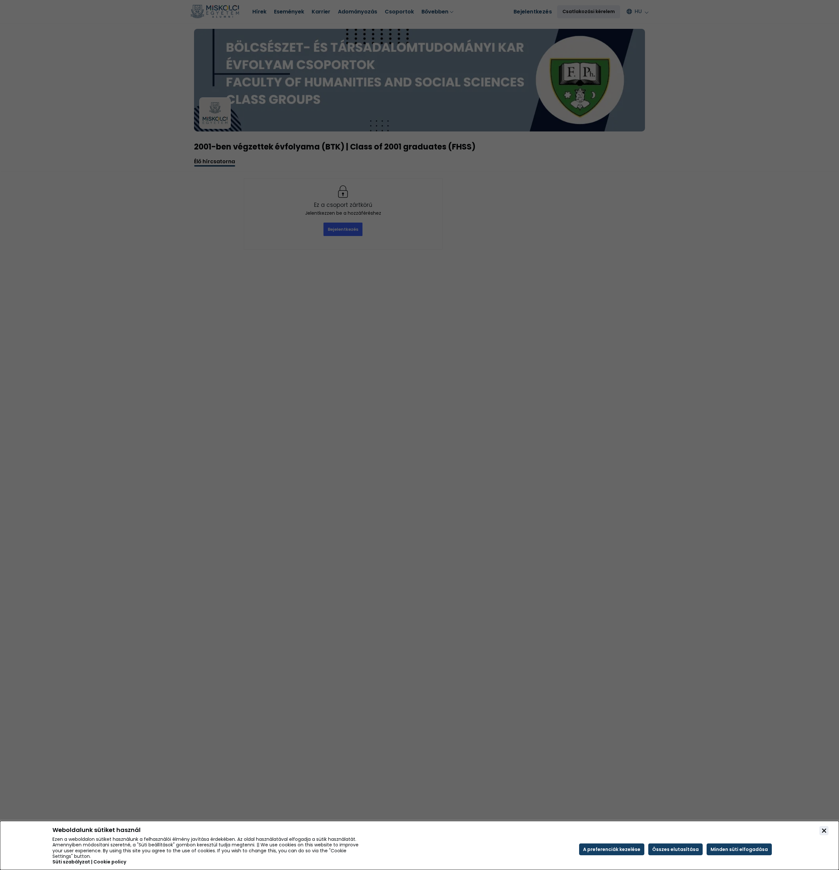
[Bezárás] (824, 830)
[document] (419, 845)
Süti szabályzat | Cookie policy (89, 862)
